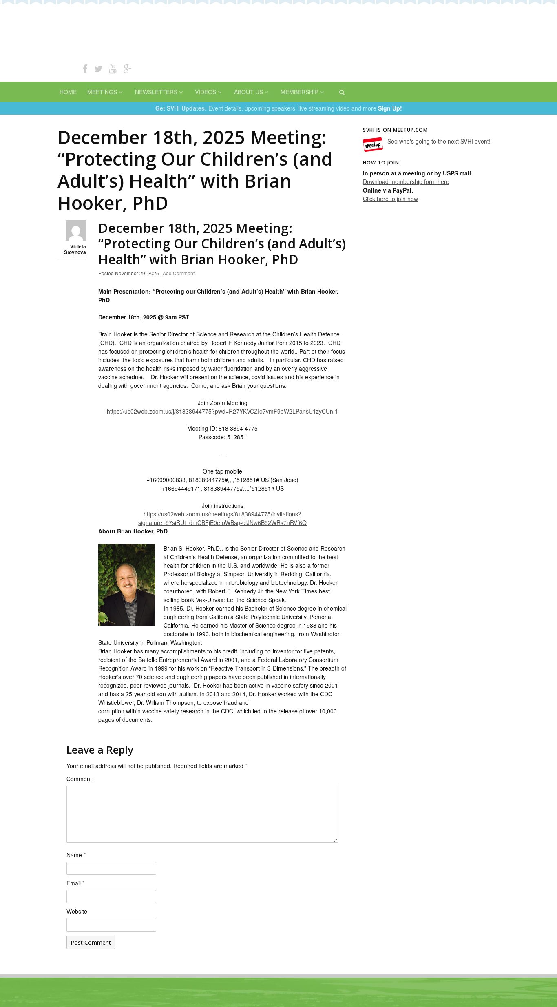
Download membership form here (406, 181)
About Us (248, 92)
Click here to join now (390, 199)
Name (76, 855)
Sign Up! (390, 108)
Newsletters (156, 92)
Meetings (102, 92)
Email (75, 883)
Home (68, 92)
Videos (205, 92)
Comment (79, 779)
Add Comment (179, 273)
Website (76, 911)
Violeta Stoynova (75, 250)
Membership (299, 92)
